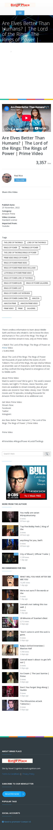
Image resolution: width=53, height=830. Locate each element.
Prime (4, 347)
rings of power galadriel (37, 283)
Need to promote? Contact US (17, 821)
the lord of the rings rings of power (20, 252)
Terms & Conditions (11, 774)
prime (20, 308)
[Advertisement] (26, 70)
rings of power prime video (15, 263)
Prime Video (9, 308)
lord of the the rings (36, 242)
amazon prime (10, 303)
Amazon (35, 298)
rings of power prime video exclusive (19, 268)
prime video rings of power (15, 258)
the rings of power (30, 247)
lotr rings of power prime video (18, 273)
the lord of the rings (13, 242)
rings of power (10, 247)
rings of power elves (13, 283)
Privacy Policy (28, 774)
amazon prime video (29, 303)
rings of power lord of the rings (18, 278)
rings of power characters (16, 298)
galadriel (31, 308)
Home (5, 51)
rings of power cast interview (17, 293)
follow (20, 180)
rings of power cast (12, 288)
